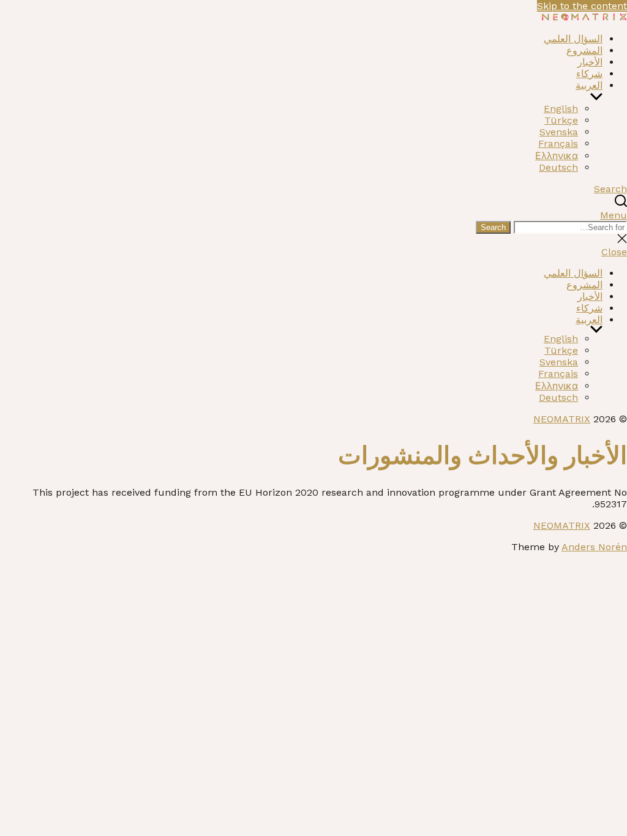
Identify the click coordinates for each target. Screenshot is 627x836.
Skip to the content (582, 6)
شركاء (589, 74)
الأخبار (590, 62)
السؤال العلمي (573, 39)
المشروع (584, 50)
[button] (313, 215)
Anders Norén (594, 547)
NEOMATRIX (561, 419)
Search (493, 227)
